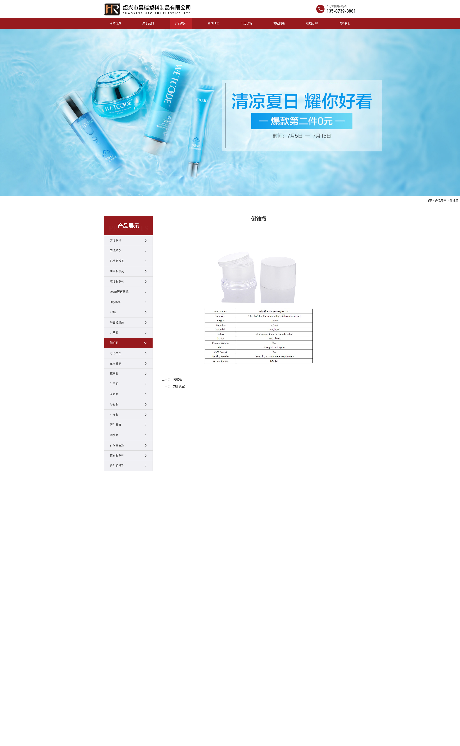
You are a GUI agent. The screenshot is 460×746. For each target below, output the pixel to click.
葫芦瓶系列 (117, 271)
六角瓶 (114, 332)
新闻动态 (213, 23)
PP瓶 (113, 312)
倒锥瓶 (454, 200)
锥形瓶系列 (117, 465)
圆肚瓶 (114, 435)
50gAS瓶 (115, 301)
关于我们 (148, 23)
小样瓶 (114, 414)
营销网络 (279, 23)
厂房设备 (246, 23)
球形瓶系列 (117, 281)
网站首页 (115, 23)
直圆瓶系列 (117, 455)
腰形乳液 (115, 424)
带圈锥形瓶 (117, 322)
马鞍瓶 (114, 404)
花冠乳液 (115, 363)
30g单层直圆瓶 (119, 291)
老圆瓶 (114, 394)
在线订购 (312, 23)
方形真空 (115, 353)
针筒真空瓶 (117, 445)
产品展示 (181, 23)
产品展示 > (442, 200)
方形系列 (115, 240)
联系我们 (344, 23)
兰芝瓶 (114, 383)
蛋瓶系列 (115, 250)
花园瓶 (114, 373)
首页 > (430, 200)
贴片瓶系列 (117, 261)
